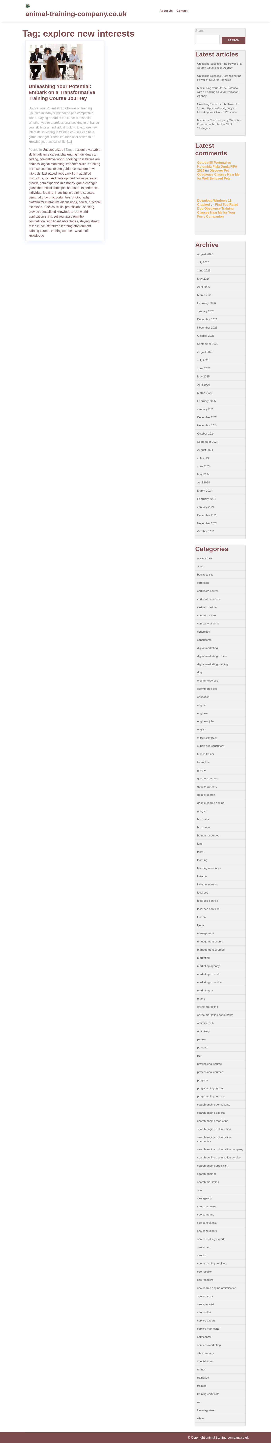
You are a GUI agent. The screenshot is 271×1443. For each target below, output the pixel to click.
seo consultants (207, 1230)
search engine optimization (214, 1129)
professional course (209, 1063)
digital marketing (52, 164)
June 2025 (203, 368)
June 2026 (203, 270)
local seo (202, 892)
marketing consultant (210, 982)
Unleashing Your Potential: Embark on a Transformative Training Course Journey (62, 92)
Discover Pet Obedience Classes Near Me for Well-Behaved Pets (218, 174)
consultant (203, 631)
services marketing (209, 1345)
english (201, 729)
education (203, 696)
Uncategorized (53, 149)
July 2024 (203, 458)
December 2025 (207, 319)
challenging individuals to (78, 154)
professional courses (210, 1071)
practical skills (53, 207)
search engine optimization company (220, 1149)
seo (199, 1190)
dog (199, 672)
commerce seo (206, 615)
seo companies (206, 1206)
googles (202, 811)
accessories (204, 558)
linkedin (202, 876)
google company (207, 778)
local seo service (207, 900)
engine (201, 705)
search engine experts (211, 1112)
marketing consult (208, 974)
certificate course (208, 590)
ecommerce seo (207, 688)
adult (200, 566)
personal (202, 1047)
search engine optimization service (219, 1157)
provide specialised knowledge (50, 211)
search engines (206, 1173)
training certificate (208, 1393)
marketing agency (208, 966)
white (200, 1418)
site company (205, 1353)
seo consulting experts (211, 1239)
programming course (210, 1088)
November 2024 (207, 425)
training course (39, 230)
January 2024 (205, 507)
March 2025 (204, 392)
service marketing (208, 1328)
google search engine (210, 802)
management (205, 933)
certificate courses (208, 599)
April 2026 (203, 286)
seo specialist (205, 1304)
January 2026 (205, 311)
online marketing (207, 1006)
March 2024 (204, 490)
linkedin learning (207, 884)
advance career (48, 154)
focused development (60, 178)
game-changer (86, 183)
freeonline (203, 762)
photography (80, 197)
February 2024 (206, 498)
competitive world (52, 159)
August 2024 (205, 449)
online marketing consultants (215, 1014)
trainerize (203, 1377)
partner (201, 1039)
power (83, 202)
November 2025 (207, 327)
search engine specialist (212, 1165)
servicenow (204, 1336)
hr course (203, 819)
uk (198, 1402)
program (202, 1080)
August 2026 (205, 254)
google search (206, 794)
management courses (211, 949)
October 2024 (205, 433)
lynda (200, 925)
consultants (204, 639)
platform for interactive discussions (53, 202)
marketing (203, 957)
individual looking (41, 192)
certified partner (207, 607)
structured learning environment (68, 226)
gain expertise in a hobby (57, 183)
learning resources (209, 868)
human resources (208, 835)
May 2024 (203, 474)
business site (205, 574)
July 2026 (203, 262)
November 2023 (207, 523)
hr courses (203, 827)
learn (200, 851)
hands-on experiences (82, 188)
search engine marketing (212, 1120)
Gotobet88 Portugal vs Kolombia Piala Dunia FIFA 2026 (217, 166)
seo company (205, 1214)
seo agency (204, 1198)
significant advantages (62, 221)
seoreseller (204, 1312)
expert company (207, 737)
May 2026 (203, 278)
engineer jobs (205, 721)
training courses (62, 230)
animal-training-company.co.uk (76, 14)
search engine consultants (213, 1104)
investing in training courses (74, 192)
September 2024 (207, 441)
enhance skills (76, 164)
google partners (207, 786)
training (202, 1385)
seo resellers (205, 1279)
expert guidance (64, 168)
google (201, 770)
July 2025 (203, 360)
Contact (182, 10)
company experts (208, 623)
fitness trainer (205, 754)
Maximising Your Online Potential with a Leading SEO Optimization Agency (217, 91)
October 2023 (205, 531)
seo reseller (204, 1271)
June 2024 (203, 466)
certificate (203, 582)
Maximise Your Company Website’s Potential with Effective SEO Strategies (219, 124)
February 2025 (206, 401)
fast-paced (49, 173)
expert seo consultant (210, 745)
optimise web (205, 1023)
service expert (206, 1320)
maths (201, 998)
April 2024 (203, 482)
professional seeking (79, 207)
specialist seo (205, 1361)
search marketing (208, 1181)
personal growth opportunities (49, 197)
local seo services (208, 908)
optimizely (203, 1031)
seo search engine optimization (216, 1287)
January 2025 (205, 409)
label (200, 843)
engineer (202, 713)
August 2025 (205, 352)
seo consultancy (207, 1222)
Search (200, 30)
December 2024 (207, 417)
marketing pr (205, 990)
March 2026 (204, 295)
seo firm (202, 1255)
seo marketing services (211, 1263)
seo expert (203, 1247)
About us (166, 10)
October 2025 (205, 335)
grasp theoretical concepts (47, 188)
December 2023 (207, 515)
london (201, 917)
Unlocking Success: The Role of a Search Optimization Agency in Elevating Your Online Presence (218, 108)
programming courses (211, 1096)
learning (202, 860)
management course (210, 941)
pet (199, 1055)
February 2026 (206, 303)
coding (33, 159)
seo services (205, 1296)
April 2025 (203, 384)
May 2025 (203, 376)
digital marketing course (212, 656)
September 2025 (207, 343)
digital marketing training (212, 664)
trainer (201, 1369)
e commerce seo (207, 680)
